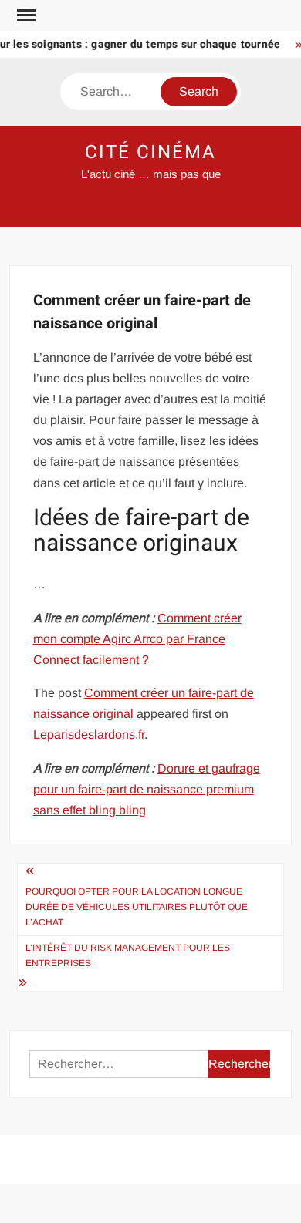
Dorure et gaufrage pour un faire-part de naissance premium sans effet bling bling (146, 789)
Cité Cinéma (150, 152)
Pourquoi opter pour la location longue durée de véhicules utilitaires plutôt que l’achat (136, 907)
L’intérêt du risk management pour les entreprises (127, 955)
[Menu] (24, 15)
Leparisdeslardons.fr (88, 734)
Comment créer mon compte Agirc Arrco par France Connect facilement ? (137, 639)
